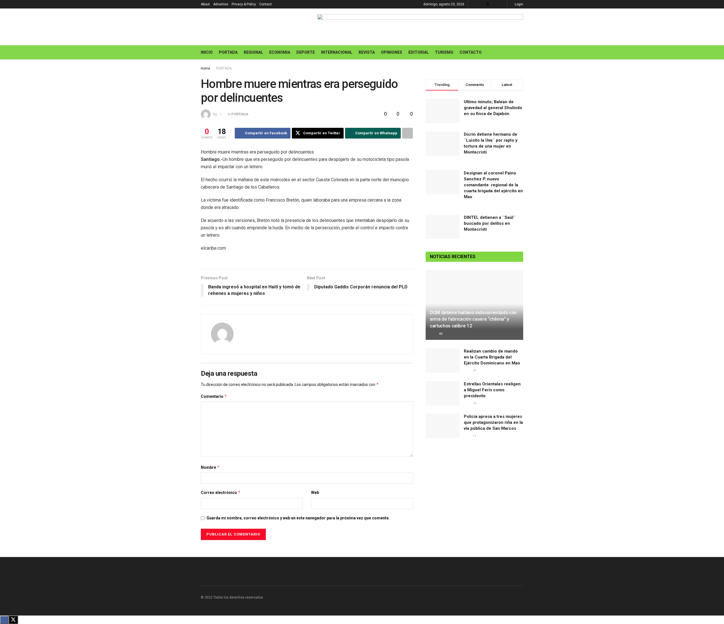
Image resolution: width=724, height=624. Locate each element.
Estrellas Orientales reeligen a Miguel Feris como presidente (492, 389)
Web (315, 492)
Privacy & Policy (244, 4)
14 (474, 403)
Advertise (220, 4)
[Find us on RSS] (502, 4)
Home (205, 68)
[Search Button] (521, 52)
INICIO (207, 52)
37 (474, 370)
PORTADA (228, 52)
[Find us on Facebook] (480, 4)
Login (518, 4)
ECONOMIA (279, 52)
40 (440, 334)
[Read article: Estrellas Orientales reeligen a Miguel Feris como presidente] (443, 393)
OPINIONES (391, 52)
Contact (265, 4)
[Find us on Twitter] (488, 4)
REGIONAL (253, 52)
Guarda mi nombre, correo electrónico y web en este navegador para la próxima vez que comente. (298, 518)
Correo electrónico (221, 492)
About (205, 4)
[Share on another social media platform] (407, 133)
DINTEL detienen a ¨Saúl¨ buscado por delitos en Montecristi (490, 223)
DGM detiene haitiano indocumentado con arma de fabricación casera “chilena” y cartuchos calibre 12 (473, 319)
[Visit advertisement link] (420, 27)
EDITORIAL (418, 52)
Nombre (210, 467)
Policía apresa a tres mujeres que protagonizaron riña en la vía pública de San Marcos (493, 422)
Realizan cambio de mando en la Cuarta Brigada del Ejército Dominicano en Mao (492, 357)
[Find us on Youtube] (495, 4)
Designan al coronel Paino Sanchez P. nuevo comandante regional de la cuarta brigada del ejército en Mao (493, 184)
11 (474, 436)
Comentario (214, 396)
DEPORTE (305, 52)
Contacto (471, 52)
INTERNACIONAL (336, 52)
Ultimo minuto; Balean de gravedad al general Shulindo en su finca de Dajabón (493, 107)
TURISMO (444, 52)
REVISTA (367, 52)
